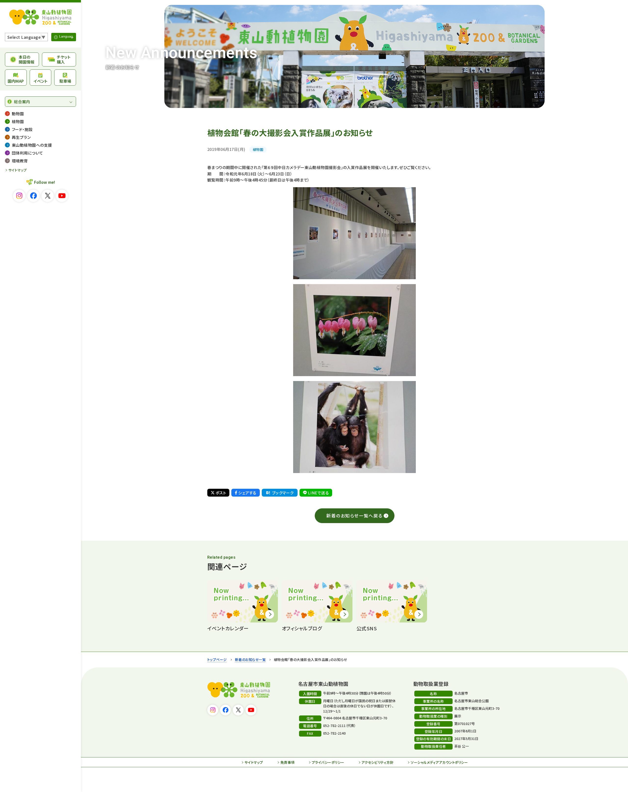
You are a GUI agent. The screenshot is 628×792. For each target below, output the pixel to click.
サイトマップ (17, 170)
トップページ (217, 659)
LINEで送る (318, 493)
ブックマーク (283, 493)
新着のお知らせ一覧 (250, 659)
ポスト (221, 493)
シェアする (247, 493)
